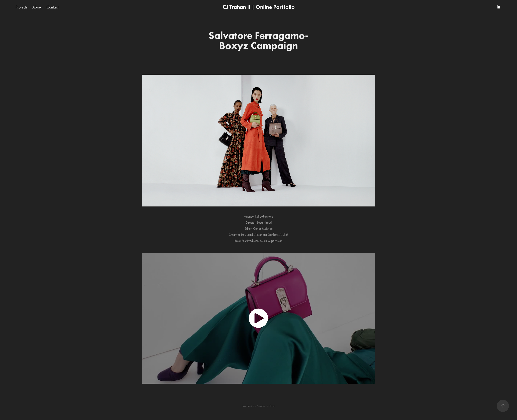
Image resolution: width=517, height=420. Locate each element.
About (37, 7)
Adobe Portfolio (266, 406)
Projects (21, 7)
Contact (52, 7)
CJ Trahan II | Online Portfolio (259, 7)
